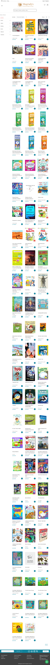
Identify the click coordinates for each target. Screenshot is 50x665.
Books (4, 14)
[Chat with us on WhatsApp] (47, 662)
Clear (2, 17)
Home (1, 14)
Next (46, 644)
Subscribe (18, 651)
